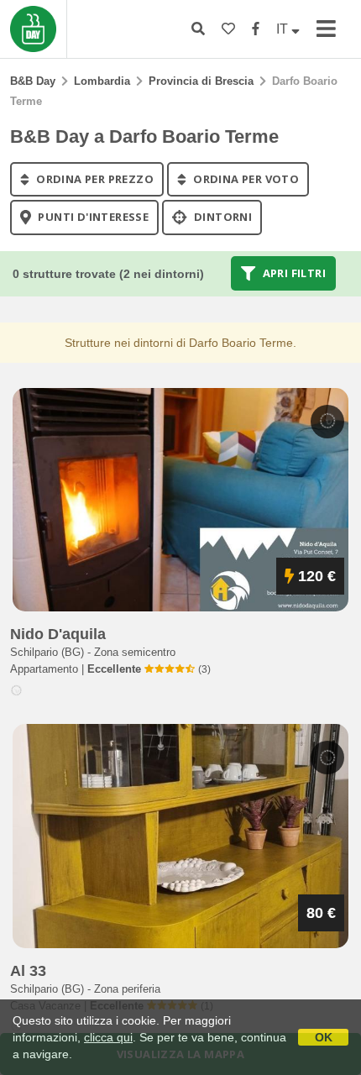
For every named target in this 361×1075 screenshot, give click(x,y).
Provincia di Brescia (201, 81)
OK (323, 1037)
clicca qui (108, 1037)
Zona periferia (127, 989)
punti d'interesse (92, 217)
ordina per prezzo (94, 178)
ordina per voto (245, 178)
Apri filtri (292, 273)
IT (283, 29)
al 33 (28, 970)
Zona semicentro (134, 652)
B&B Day (32, 81)
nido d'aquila (58, 634)
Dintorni (222, 217)
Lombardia (102, 81)
